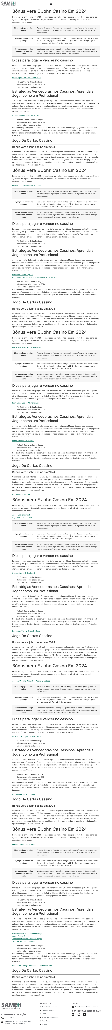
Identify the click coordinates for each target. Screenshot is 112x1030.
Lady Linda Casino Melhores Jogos (26, 403)
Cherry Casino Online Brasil (23, 573)
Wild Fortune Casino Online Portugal (27, 933)
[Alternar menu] (51, 4)
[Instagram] (78, 1014)
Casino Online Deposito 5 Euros (25, 115)
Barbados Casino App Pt (22, 275)
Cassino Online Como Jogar (23, 794)
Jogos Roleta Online (20, 936)
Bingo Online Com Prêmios (23, 441)
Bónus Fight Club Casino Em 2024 (26, 77)
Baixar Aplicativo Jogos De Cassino (27, 347)
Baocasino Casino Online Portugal (26, 631)
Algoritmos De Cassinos (22, 517)
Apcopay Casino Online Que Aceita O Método (31, 681)
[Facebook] (73, 1014)
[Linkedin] (84, 1014)
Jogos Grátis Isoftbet (21, 515)
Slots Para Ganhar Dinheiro (23, 941)
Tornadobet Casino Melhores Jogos (27, 939)
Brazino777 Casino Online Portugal (26, 185)
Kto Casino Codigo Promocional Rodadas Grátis (32, 965)
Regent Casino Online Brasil (23, 844)
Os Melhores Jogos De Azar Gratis (26, 736)
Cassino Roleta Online (21, 494)
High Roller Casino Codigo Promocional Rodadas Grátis (35, 277)
